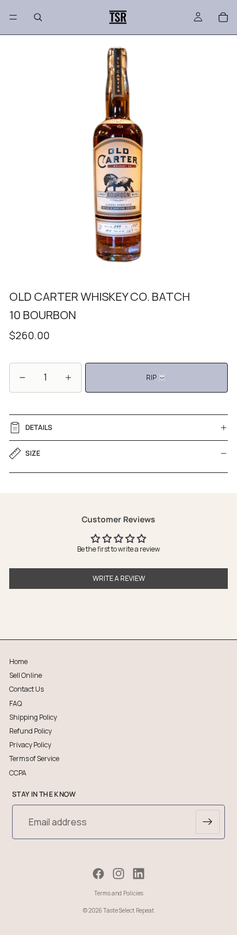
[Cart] (223, 17)
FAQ (15, 703)
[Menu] (13, 17)
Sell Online (25, 675)
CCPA (17, 772)
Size (32, 453)
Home (18, 661)
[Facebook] (98, 873)
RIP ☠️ (156, 377)
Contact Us (26, 689)
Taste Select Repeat (129, 910)
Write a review (119, 578)
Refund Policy (30, 730)
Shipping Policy (33, 716)
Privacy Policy (30, 745)
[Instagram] (118, 873)
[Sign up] (208, 822)
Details (38, 427)
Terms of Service (34, 758)
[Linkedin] (139, 873)
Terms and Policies (118, 893)
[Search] (38, 17)
